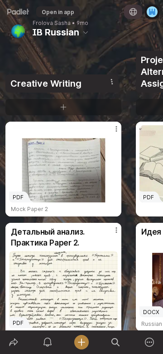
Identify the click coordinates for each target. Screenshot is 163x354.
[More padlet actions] (149, 342)
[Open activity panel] (47, 342)
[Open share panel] (13, 342)
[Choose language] (133, 12)
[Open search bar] (115, 342)
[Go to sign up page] (152, 12)
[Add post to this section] (63, 107)
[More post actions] (110, 132)
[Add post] (81, 342)
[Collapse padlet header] (85, 32)
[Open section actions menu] (111, 81)
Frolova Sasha (52, 23)
